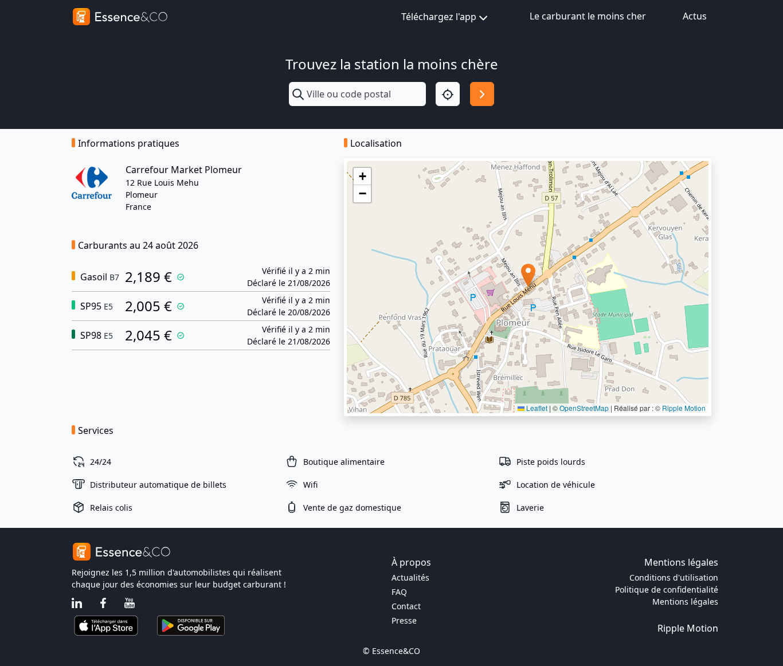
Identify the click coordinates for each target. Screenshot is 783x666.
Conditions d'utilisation (673, 577)
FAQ (399, 591)
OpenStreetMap (584, 408)
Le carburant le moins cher (588, 16)
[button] (528, 275)
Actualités (410, 577)
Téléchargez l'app (438, 16)
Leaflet (535, 408)
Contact (406, 606)
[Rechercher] (482, 94)
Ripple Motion (684, 408)
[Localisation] (448, 94)
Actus (695, 16)
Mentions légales (685, 601)
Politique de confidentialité (666, 589)
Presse (404, 620)
